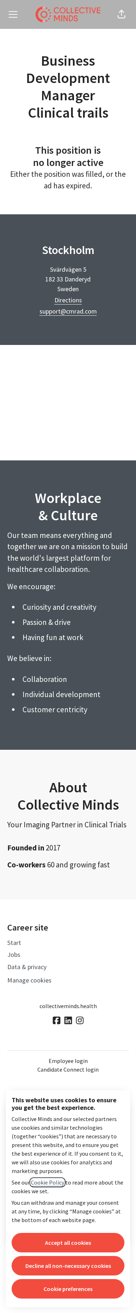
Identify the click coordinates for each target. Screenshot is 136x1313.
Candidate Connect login (68, 1069)
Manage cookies (29, 980)
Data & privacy (26, 967)
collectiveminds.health (68, 1006)
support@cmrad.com (68, 311)
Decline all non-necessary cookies (68, 1265)
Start (14, 942)
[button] (121, 14)
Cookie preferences (68, 1288)
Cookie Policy (47, 1182)
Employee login (68, 1060)
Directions (68, 300)
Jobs (13, 954)
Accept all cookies (68, 1242)
